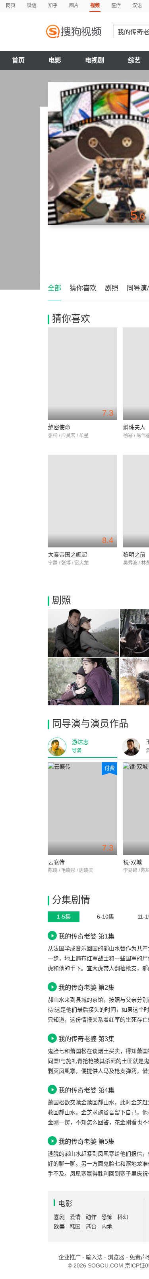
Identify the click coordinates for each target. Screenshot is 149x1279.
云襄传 (56, 862)
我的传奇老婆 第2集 (86, 987)
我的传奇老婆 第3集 (86, 1038)
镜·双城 (132, 862)
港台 (91, 1226)
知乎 (53, 5)
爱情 (75, 1217)
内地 (106, 1226)
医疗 (116, 5)
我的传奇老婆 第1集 (86, 936)
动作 (91, 1217)
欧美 (59, 1226)
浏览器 (116, 1257)
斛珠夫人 (134, 427)
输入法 (94, 1257)
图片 (74, 5)
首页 (18, 60)
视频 (95, 5)
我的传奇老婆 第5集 (86, 1141)
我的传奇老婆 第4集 (86, 1090)
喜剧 (59, 1217)
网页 (10, 5)
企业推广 (69, 1257)
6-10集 (105, 916)
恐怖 (106, 1217)
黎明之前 (134, 554)
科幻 (122, 1217)
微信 (32, 5)
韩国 (75, 1226)
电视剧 (94, 60)
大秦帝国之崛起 (67, 554)
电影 (54, 60)
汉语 (137, 5)
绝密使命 (59, 427)
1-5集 (64, 916)
